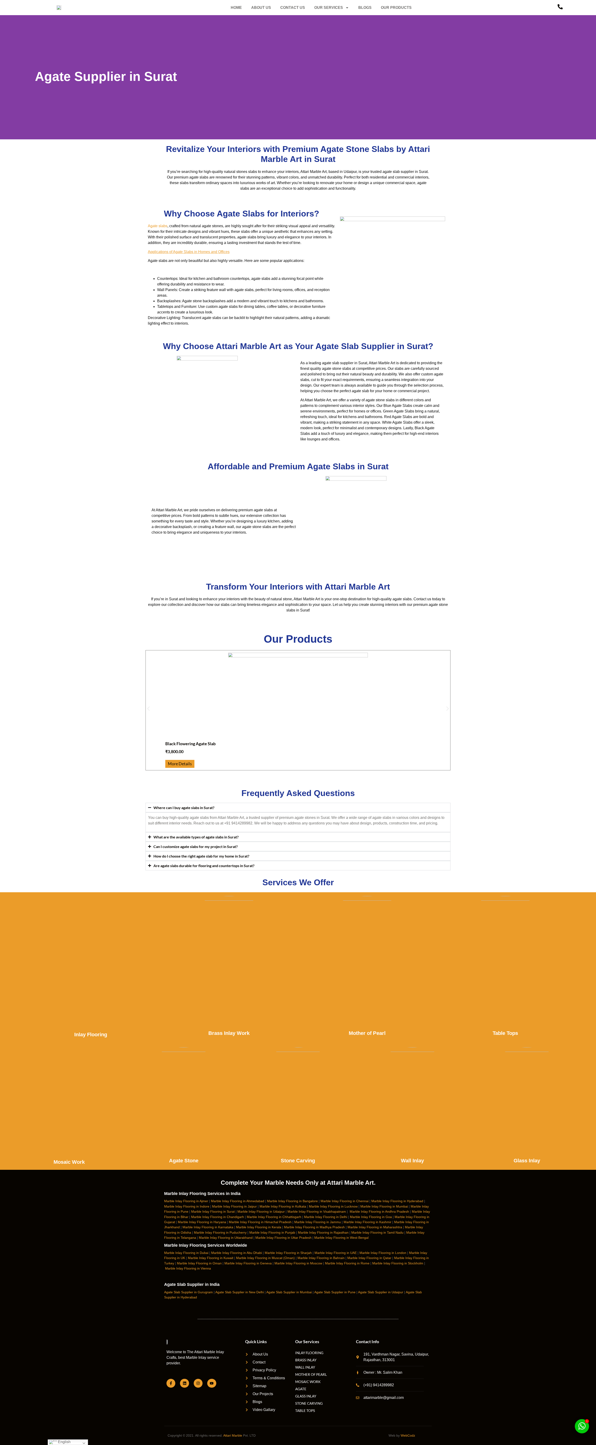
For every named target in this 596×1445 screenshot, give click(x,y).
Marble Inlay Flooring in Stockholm (397, 1263)
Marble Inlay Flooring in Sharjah (288, 1253)
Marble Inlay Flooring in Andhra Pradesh (379, 1211)
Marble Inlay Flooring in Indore (186, 1206)
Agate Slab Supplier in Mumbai (289, 1292)
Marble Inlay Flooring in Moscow (298, 1263)
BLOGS (365, 8)
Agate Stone (183, 1161)
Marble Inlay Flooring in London (382, 1253)
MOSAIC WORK (308, 1382)
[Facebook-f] (170, 1383)
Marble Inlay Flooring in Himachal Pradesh (260, 1222)
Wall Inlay (412, 1161)
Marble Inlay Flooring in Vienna (188, 1268)
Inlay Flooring (90, 1034)
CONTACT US (292, 8)
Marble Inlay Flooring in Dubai (186, 1253)
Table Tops (505, 1033)
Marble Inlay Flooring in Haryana (202, 1222)
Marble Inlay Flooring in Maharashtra (375, 1227)
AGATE (300, 1389)
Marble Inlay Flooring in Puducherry (220, 1232)
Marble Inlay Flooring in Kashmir (367, 1222)
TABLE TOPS (305, 1410)
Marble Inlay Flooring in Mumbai (384, 1206)
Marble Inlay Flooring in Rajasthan (323, 1232)
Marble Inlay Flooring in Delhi (325, 1217)
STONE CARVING (309, 1403)
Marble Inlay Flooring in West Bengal (341, 1237)
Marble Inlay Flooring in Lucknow (333, 1206)
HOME (236, 8)
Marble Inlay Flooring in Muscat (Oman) (265, 1258)
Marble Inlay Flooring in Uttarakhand (226, 1237)
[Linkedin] (184, 1383)
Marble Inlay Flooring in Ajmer (186, 1201)
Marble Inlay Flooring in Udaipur (261, 1211)
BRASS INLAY (305, 1360)
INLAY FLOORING (309, 1353)
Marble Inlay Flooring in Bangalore (292, 1201)
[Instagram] (198, 1383)
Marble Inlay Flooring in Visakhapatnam (317, 1211)
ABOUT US (261, 8)
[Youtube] (211, 1383)
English (64, 1442)
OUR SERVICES (328, 8)
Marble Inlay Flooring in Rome (347, 1263)
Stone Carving (298, 1161)
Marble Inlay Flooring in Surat (213, 1211)
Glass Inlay (527, 1161)
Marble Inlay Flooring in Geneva (248, 1263)
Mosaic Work (69, 1162)
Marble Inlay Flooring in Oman (199, 1263)
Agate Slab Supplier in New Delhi (239, 1292)
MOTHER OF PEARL (311, 1374)
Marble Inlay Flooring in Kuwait (210, 1258)
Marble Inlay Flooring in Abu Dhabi (236, 1253)
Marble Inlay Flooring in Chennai (345, 1201)
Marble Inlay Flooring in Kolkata (283, 1206)
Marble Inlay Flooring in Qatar (369, 1258)
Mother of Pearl (367, 1033)
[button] (148, 709)
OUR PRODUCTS (396, 8)
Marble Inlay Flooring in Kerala (258, 1227)
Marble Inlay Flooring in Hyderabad (397, 1201)
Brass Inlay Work (229, 1033)
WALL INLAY (305, 1367)
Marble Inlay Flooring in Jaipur (234, 1206)
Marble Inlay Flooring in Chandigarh (217, 1217)
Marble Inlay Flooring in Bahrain (321, 1258)
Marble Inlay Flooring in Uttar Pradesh (283, 1237)
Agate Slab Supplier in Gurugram (188, 1292)
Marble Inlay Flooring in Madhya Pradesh (314, 1227)
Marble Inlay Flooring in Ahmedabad (237, 1201)
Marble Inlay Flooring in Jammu (317, 1222)
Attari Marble (232, 1435)
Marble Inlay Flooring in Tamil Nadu (377, 1232)
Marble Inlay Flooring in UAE (336, 1253)
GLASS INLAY (305, 1396)
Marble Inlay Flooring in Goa (371, 1217)
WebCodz (408, 1435)
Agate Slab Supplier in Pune (335, 1292)
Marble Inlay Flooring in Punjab (272, 1232)
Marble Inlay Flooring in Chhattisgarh (274, 1217)
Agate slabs (157, 226)
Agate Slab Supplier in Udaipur (380, 1292)
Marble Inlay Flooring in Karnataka (208, 1227)
